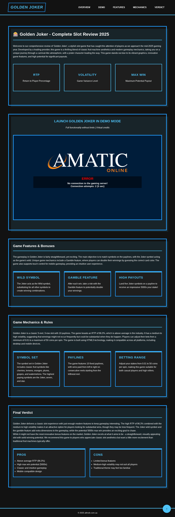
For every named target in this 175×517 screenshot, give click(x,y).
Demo (101, 7)
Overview (84, 7)
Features (119, 7)
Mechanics (140, 7)
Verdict (159, 7)
